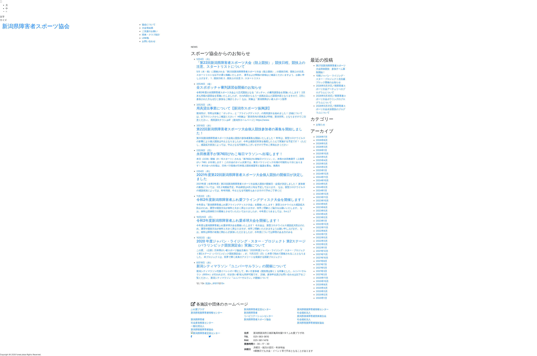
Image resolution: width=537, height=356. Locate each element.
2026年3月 (322, 146)
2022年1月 (321, 247)
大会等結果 (147, 27)
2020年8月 (322, 284)
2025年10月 (322, 153)
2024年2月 (322, 187)
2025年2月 (322, 167)
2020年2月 (322, 294)
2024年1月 (321, 190)
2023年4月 (322, 214)
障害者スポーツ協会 (36, 26)
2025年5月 (322, 156)
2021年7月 (321, 264)
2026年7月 (321, 136)
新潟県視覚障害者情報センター (206, 312)
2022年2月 (322, 244)
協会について (148, 24)
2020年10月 (322, 281)
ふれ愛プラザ (197, 309)
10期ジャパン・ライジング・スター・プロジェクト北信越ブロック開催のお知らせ (330, 79)
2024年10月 (322, 180)
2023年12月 (322, 193)
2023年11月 (322, 197)
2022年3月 (322, 240)
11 (217, 283)
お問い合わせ (148, 41)
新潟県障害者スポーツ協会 (257, 319)
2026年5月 (322, 143)
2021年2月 (321, 274)
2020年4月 (322, 287)
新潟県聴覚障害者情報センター (312, 309)
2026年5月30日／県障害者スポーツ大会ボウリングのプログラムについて (331, 99)
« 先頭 (206, 283)
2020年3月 (322, 291)
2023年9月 (322, 203)
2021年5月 (321, 267)
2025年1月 (321, 170)
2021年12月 (322, 251)
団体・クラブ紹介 (151, 34)
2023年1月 (321, 220)
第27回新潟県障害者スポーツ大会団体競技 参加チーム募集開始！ (331, 69)
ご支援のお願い (150, 31)
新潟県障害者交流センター (257, 309)
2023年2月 (322, 217)
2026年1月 (321, 150)
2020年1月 (321, 298)
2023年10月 (322, 200)
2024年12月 (322, 173)
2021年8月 (321, 261)
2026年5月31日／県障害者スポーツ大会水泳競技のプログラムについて (331, 109)
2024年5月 (322, 183)
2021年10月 (322, 257)
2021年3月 (321, 271)
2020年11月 (322, 277)
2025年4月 (322, 160)
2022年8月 (322, 230)
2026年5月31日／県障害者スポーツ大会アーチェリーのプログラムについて (331, 89)
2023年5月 (322, 210)
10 (215, 283)
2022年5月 (322, 237)
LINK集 (145, 38)
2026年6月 (322, 140)
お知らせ (320, 124)
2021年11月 (322, 254)
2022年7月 (321, 234)
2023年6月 (322, 207)
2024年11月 (322, 177)
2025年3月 (322, 163)
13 (222, 283)
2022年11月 (322, 227)
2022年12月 (322, 224)
